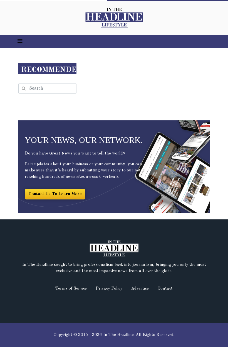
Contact (165, 289)
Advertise (140, 289)
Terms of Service (71, 289)
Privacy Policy (109, 289)
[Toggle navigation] (20, 41)
